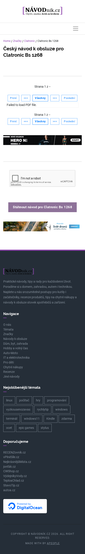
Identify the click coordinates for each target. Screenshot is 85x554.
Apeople (53, 543)
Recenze (9, 372)
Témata (8, 329)
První (13, 98)
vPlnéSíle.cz (11, 457)
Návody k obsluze (15, 339)
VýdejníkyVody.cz (15, 476)
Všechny (40, 98)
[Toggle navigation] (76, 28)
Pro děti (8, 362)
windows (61, 409)
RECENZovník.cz (14, 452)
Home (6, 41)
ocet (9, 428)
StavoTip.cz (11, 485)
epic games (26, 428)
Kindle (50, 418)
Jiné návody (11, 376)
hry (38, 400)
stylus (45, 428)
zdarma (66, 418)
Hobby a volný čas (15, 348)
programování (56, 400)
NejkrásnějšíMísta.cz (17, 462)
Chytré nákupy (13, 367)
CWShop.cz (11, 471)
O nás (7, 325)
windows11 (32, 418)
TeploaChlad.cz (13, 480)
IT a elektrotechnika (16, 358)
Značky (17, 41)
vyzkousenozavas (18, 409)
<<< (26, 98)
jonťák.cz (9, 467)
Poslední (69, 98)
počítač (24, 400)
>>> (55, 98)
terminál (11, 418)
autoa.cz (9, 490)
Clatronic (29, 41)
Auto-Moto (10, 353)
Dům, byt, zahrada (15, 344)
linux (9, 400)
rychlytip (43, 409)
